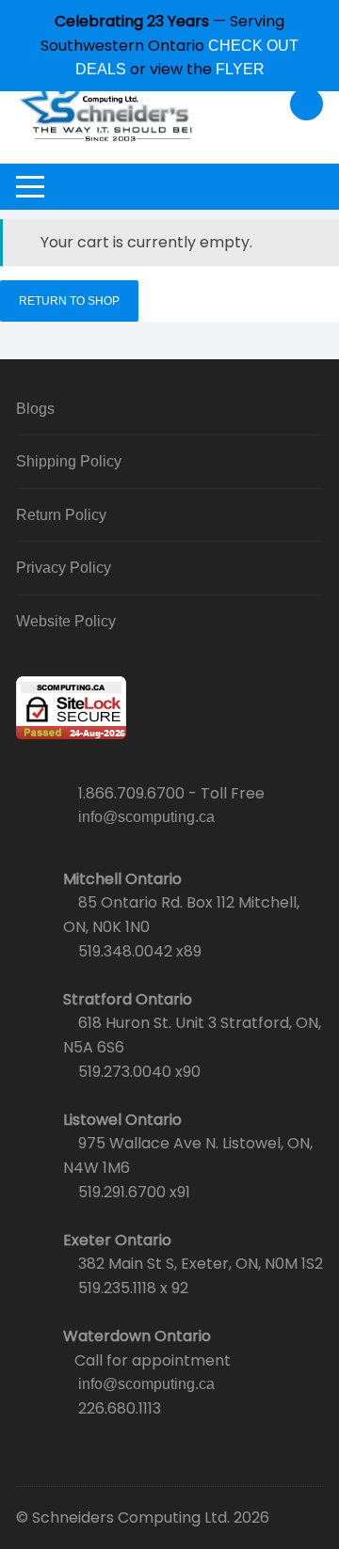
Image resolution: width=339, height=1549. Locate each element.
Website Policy (66, 621)
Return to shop (69, 301)
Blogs (35, 409)
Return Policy (61, 515)
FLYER (240, 69)
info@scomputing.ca (146, 817)
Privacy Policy (63, 568)
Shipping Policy (68, 461)
